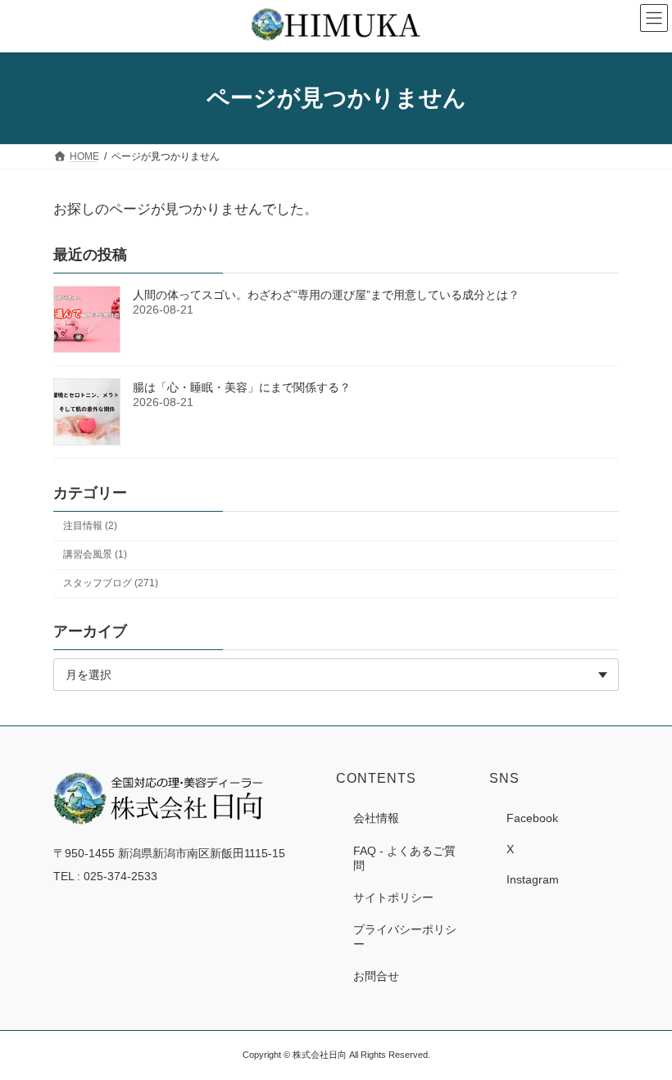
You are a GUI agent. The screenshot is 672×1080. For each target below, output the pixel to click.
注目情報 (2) (90, 525)
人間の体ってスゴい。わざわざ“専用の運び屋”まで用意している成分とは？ (326, 294)
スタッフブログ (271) (110, 583)
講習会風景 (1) (95, 554)
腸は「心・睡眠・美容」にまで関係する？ (242, 387)
